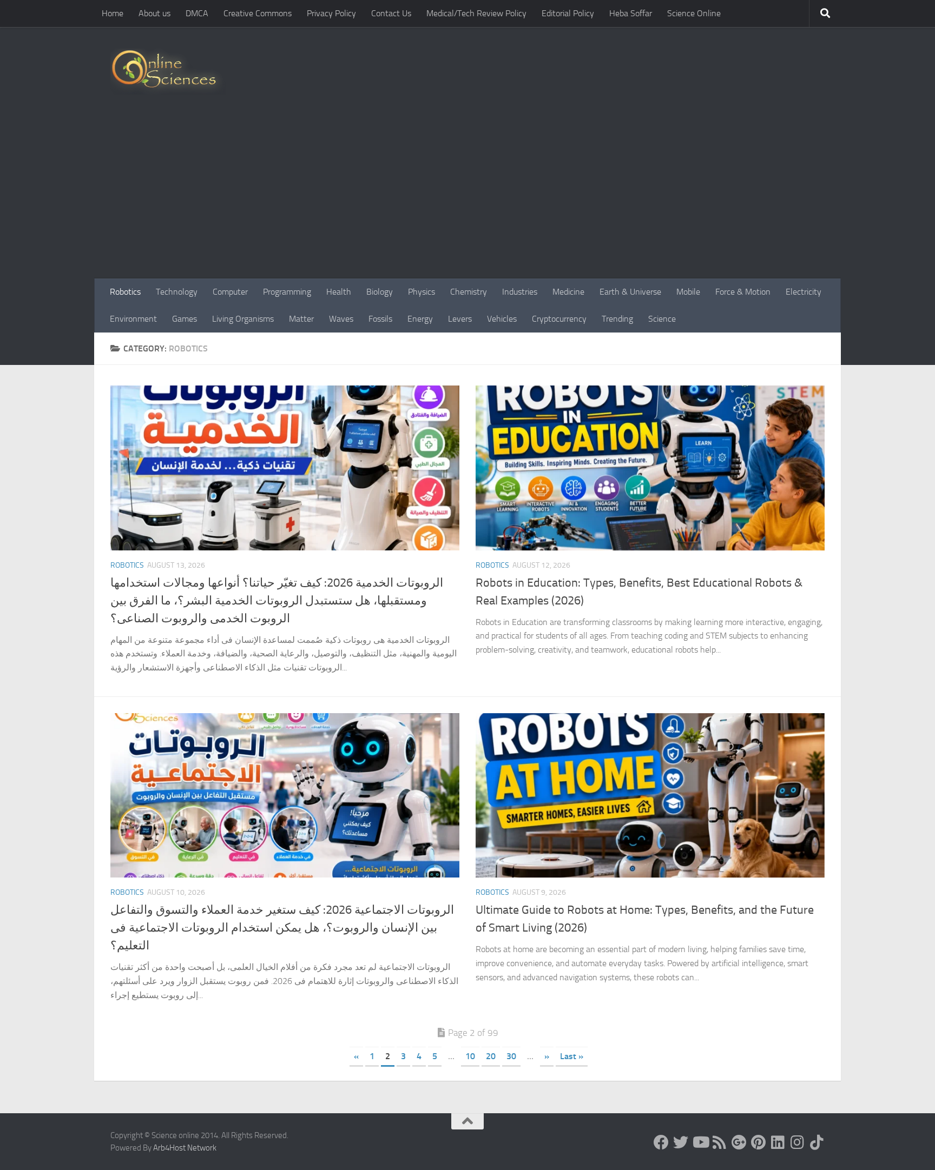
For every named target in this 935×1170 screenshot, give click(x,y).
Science (662, 319)
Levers (460, 319)
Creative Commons (257, 13)
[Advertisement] (467, 197)
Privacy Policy (331, 13)
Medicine (568, 292)
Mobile (688, 292)
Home (112, 13)
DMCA (197, 13)
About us (154, 13)
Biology (379, 292)
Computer (230, 292)
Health (338, 292)
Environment (133, 319)
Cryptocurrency (559, 319)
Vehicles (502, 319)
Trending (617, 319)
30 (511, 1056)
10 (470, 1056)
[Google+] (739, 1142)
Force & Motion (743, 292)
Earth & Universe (630, 292)
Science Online (694, 13)
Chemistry (468, 292)
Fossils (380, 319)
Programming (287, 292)
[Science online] (661, 1142)
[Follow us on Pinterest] (758, 1142)
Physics (421, 292)
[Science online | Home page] (168, 72)
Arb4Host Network (184, 1148)
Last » (571, 1056)
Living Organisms (243, 319)
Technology (176, 292)
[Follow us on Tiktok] (817, 1142)
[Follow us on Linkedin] (778, 1142)
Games (184, 319)
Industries (519, 292)
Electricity (803, 292)
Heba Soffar (630, 13)
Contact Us (391, 13)
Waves (341, 319)
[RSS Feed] (719, 1142)
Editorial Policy (568, 13)
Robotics (125, 292)
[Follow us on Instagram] (797, 1142)
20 (491, 1056)
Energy (420, 319)
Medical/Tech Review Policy (476, 13)
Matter (301, 319)
